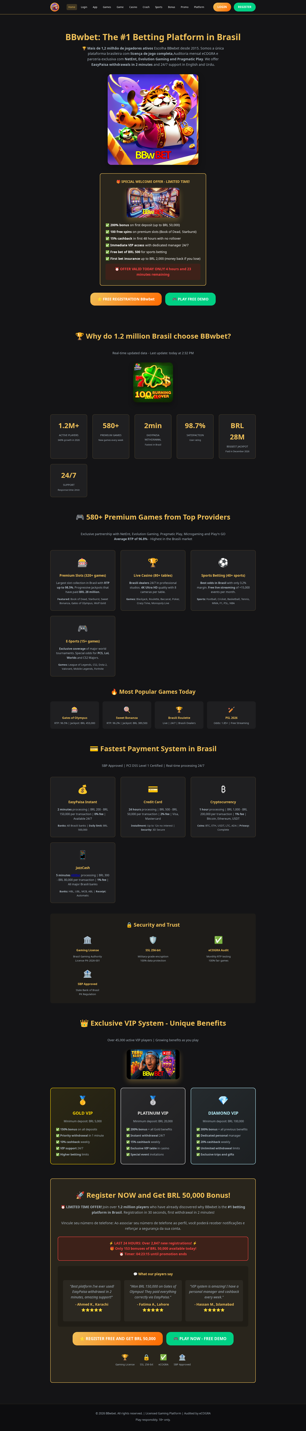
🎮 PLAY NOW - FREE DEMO (199, 1338)
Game (120, 7)
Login (84, 7)
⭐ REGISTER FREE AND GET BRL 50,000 (118, 1338)
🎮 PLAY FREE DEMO (190, 299)
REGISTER (244, 7)
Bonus (171, 7)
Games (107, 7)
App (95, 7)
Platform (199, 7)
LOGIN (222, 7)
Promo (184, 7)
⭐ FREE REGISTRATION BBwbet (126, 299)
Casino (133, 7)
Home (71, 7)
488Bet (75, 875)
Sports (158, 7)
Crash (146, 7)
